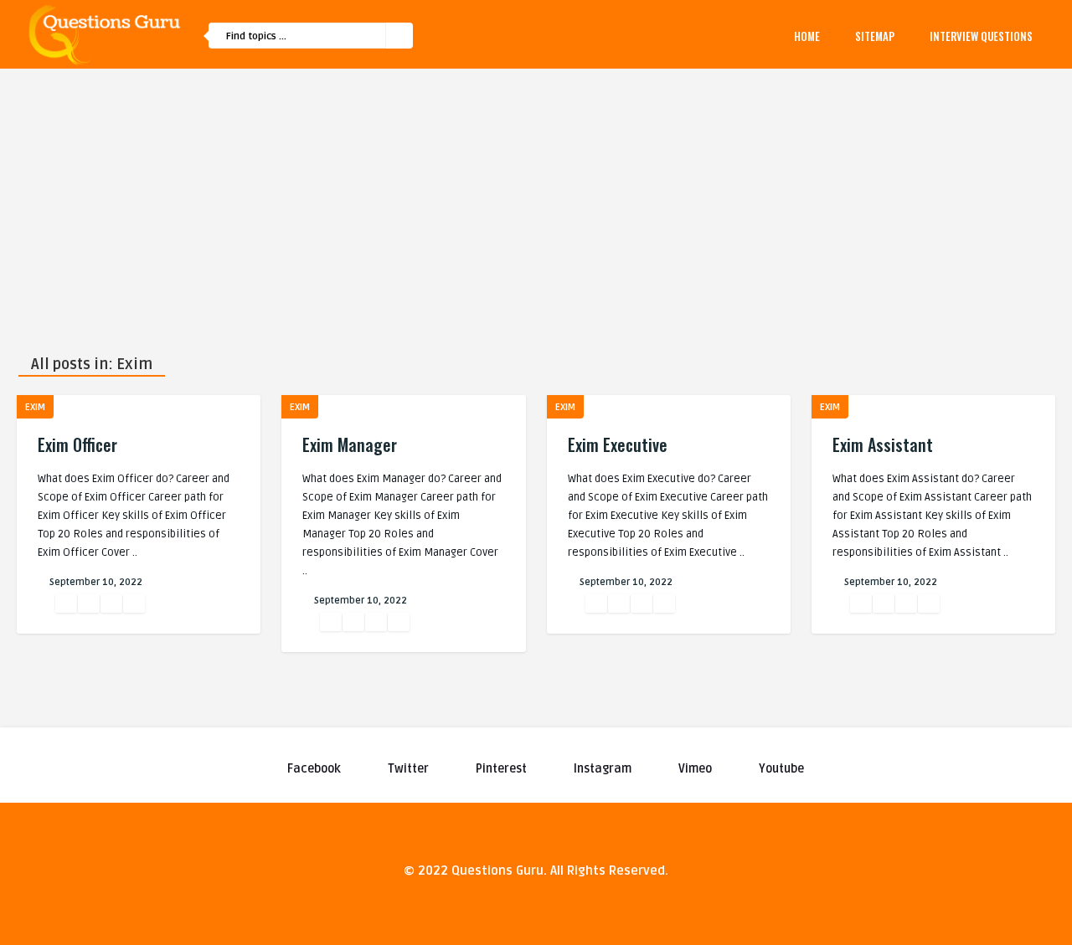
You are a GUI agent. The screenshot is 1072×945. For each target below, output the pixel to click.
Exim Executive (617, 444)
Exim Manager (349, 444)
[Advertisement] (536, 194)
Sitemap (874, 36)
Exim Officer (77, 444)
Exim (35, 407)
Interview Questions (981, 36)
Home (807, 36)
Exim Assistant (882, 444)
